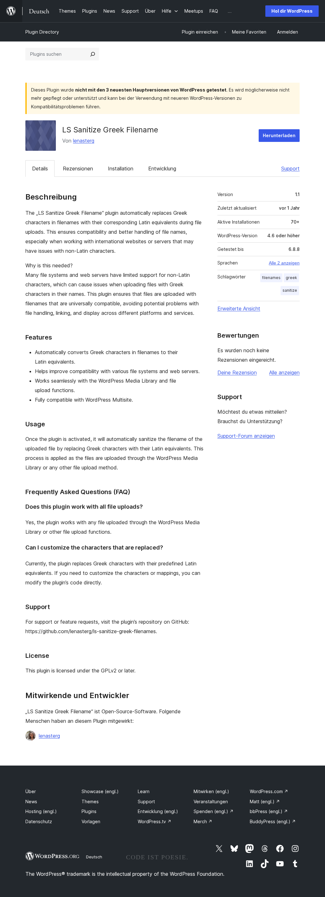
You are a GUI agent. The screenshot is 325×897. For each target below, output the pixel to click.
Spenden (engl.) (214, 811)
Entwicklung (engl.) (158, 811)
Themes (90, 801)
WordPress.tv (154, 821)
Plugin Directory (42, 32)
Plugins (89, 811)
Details (40, 168)
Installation (120, 168)
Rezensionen (78, 168)
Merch (203, 821)
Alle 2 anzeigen (284, 262)
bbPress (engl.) (269, 811)
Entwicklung (162, 168)
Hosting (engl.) (41, 811)
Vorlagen (91, 821)
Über (30, 791)
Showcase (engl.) (100, 791)
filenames (271, 277)
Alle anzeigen (284, 372)
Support (290, 168)
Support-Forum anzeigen (246, 436)
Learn (143, 791)
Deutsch (94, 856)
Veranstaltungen (211, 801)
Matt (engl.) (265, 801)
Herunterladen (279, 135)
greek (291, 277)
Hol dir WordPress (292, 11)
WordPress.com (269, 791)
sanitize (289, 290)
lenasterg (83, 140)
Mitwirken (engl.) (211, 791)
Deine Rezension (237, 372)
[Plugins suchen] (92, 54)
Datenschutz (38, 821)
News (31, 801)
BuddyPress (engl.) (273, 821)
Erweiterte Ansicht (238, 308)
